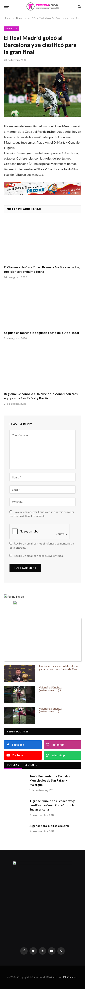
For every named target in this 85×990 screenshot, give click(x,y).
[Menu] (6, 6)
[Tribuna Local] (42, 6)
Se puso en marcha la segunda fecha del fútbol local (41, 332)
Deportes (12, 28)
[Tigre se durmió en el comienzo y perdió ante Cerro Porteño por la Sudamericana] (15, 806)
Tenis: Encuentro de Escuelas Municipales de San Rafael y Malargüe (49, 780)
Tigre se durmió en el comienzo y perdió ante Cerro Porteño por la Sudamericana (52, 805)
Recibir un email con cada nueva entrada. (38, 555)
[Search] (79, 6)
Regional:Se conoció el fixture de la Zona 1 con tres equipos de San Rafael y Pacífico (41, 396)
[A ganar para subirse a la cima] (15, 830)
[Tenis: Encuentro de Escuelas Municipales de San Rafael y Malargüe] (15, 781)
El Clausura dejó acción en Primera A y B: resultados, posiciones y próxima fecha (42, 269)
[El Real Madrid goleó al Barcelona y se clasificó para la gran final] (42, 92)
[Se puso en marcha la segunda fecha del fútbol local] (42, 305)
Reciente (31, 765)
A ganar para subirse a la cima (49, 825)
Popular (13, 765)
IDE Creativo (69, 977)
